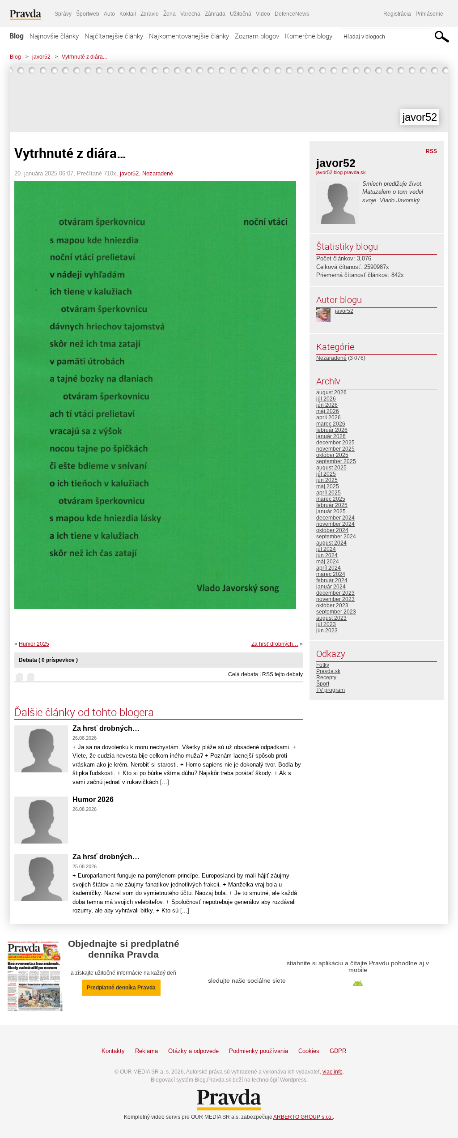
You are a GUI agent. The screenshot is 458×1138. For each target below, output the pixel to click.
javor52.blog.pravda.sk (341, 172)
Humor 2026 (93, 799)
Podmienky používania (258, 1051)
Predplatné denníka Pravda (121, 988)
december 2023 (335, 593)
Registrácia (397, 14)
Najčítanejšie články (114, 35)
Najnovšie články (54, 35)
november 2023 (335, 599)
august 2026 (331, 392)
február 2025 (332, 505)
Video (263, 14)
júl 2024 (326, 549)
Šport (322, 684)
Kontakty (113, 1051)
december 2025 (335, 442)
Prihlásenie (429, 14)
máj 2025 (327, 486)
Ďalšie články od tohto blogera (84, 712)
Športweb (87, 14)
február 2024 (332, 580)
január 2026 (331, 436)
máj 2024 (327, 561)
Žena (169, 14)
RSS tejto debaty (282, 674)
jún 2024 (327, 555)
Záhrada (215, 14)
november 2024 (335, 524)
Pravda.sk (328, 671)
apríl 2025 (328, 493)
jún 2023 (327, 630)
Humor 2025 (34, 644)
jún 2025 (327, 480)
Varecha (190, 14)
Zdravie (149, 14)
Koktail (127, 14)
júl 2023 (326, 624)
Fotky (322, 665)
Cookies (308, 1051)
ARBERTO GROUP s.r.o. (303, 1117)
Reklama (146, 1051)
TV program (330, 690)
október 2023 (332, 605)
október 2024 (332, 530)
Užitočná (240, 14)
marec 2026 (330, 424)
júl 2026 (326, 399)
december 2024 (335, 518)
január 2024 (331, 587)
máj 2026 (327, 411)
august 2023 (331, 618)
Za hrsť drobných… (274, 644)
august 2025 (331, 468)
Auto (109, 14)
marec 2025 (330, 499)
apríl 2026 (328, 417)
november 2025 (335, 449)
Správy (63, 14)
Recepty (326, 677)
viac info (332, 1072)
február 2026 (332, 430)
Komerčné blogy (308, 35)
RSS (431, 151)
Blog (16, 36)
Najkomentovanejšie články (189, 35)
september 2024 (336, 536)
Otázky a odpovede (193, 1051)
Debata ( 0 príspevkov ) (48, 660)
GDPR (338, 1051)
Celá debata (243, 674)
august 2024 (331, 543)
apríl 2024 (328, 568)
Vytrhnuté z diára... (84, 57)
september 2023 (336, 612)
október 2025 (332, 455)
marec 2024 (330, 574)
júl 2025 (326, 474)
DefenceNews (292, 14)
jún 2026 (327, 405)
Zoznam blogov (257, 35)
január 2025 (331, 511)
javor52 (41, 57)
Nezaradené (157, 173)
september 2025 (336, 461)
